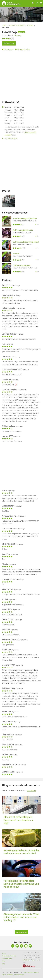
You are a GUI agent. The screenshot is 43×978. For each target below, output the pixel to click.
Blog (3, 964)
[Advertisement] (21, 75)
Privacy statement (7, 975)
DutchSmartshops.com (30, 960)
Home (4, 25)
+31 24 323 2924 (11, 139)
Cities (3, 961)
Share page (8, 49)
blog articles (31, 790)
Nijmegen (30, 25)
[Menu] (41, 3)
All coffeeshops (7, 958)
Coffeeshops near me (9, 956)
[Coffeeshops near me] (37, 3)
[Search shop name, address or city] (33, 3)
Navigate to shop (23, 49)
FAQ (25, 972)
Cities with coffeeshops (16, 25)
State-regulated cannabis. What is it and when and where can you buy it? (21, 917)
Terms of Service (33, 972)
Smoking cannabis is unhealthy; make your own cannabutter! (21, 852)
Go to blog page (21, 932)
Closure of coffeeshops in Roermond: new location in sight (19, 820)
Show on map (9, 43)
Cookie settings (19, 975)
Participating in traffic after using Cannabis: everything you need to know (21, 883)
